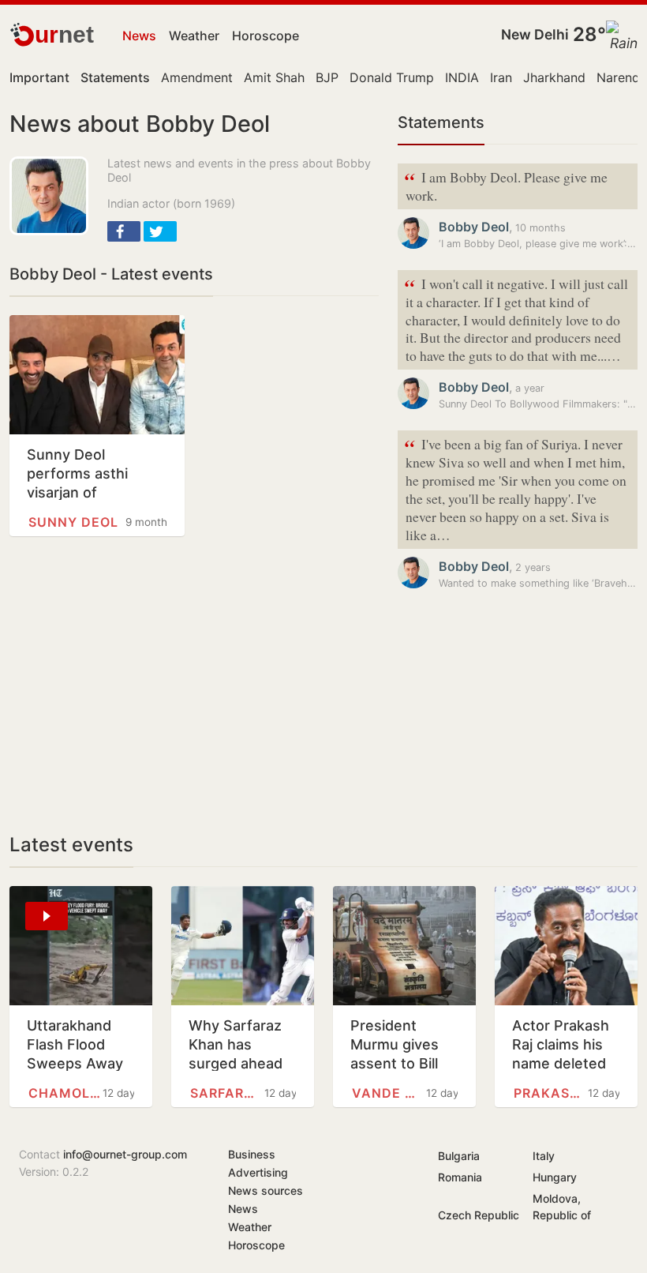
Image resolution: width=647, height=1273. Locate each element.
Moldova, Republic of (562, 1207)
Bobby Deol (474, 227)
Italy (544, 1155)
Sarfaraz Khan (227, 1093)
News (139, 35)
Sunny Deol (73, 522)
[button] (123, 231)
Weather (194, 35)
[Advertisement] (194, 684)
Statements (441, 122)
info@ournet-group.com (125, 1154)
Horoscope (265, 35)
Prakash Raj (551, 1093)
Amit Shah (274, 77)
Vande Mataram (389, 1093)
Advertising (258, 1172)
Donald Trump (392, 77)
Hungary (555, 1177)
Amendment (197, 77)
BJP (327, 77)
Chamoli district (65, 1093)
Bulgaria (459, 1155)
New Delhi (535, 34)
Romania (460, 1177)
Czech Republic (478, 1215)
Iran (501, 77)
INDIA (462, 77)
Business (251, 1154)
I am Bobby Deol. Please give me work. (506, 185)
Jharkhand (554, 77)
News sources (265, 1190)
